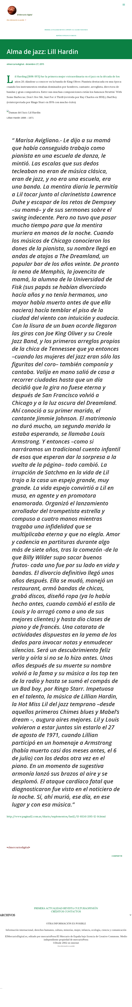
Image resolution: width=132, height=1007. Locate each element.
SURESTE (73, 35)
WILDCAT (67, 35)
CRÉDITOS (57, 911)
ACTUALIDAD (55, 30)
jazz (93, 76)
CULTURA (81, 908)
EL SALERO (76, 30)
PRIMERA (48, 30)
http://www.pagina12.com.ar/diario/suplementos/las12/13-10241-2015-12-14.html (56, 816)
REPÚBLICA (60, 35)
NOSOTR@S (84, 30)
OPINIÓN (69, 30)
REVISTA (62, 30)
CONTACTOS (72, 911)
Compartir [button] (117, 856)
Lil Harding (21, 76)
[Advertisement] (66, 884)
